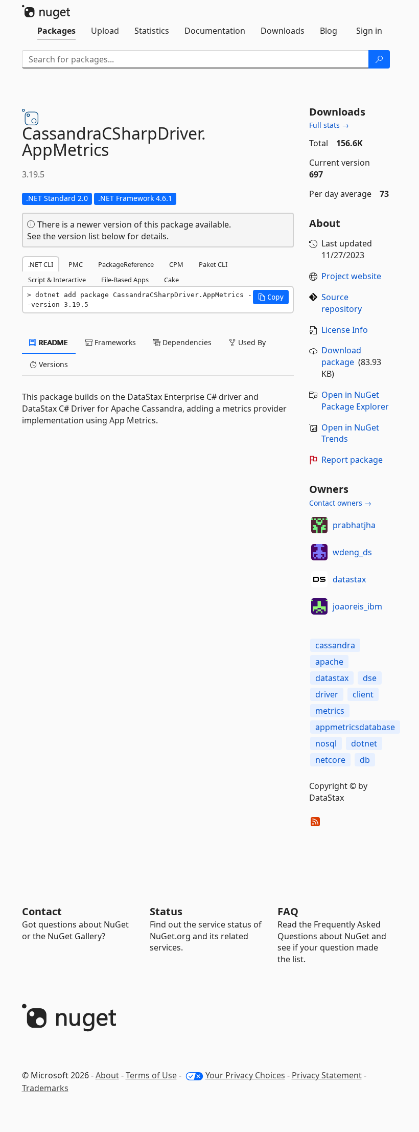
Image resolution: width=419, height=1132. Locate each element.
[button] (271, 297)
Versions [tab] (52, 364)
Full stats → (329, 125)
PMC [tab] (75, 264)
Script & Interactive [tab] (57, 279)
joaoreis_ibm (357, 606)
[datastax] (319, 579)
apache (329, 661)
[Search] (379, 59)
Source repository (341, 302)
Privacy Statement (327, 1075)
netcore (330, 759)
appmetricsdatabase (355, 727)
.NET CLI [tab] (40, 264)
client (363, 694)
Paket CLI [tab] (213, 264)
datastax (349, 579)
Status (166, 911)
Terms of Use (151, 1075)
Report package (352, 459)
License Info (344, 329)
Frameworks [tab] (114, 342)
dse (370, 678)
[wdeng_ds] (319, 552)
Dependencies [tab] (186, 342)
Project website (351, 276)
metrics (329, 710)
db (365, 759)
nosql (326, 743)
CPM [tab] (176, 264)
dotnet (364, 743)
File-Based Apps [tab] (125, 279)
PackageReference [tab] (126, 264)
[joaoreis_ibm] (319, 606)
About (107, 1075)
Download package (341, 356)
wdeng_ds (352, 552)
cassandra (335, 645)
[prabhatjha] (319, 525)
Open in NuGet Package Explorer (355, 400)
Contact (42, 911)
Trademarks (45, 1088)
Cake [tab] (171, 279)
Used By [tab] (251, 342)
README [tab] (52, 342)
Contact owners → (340, 503)
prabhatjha (354, 525)
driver (326, 694)
